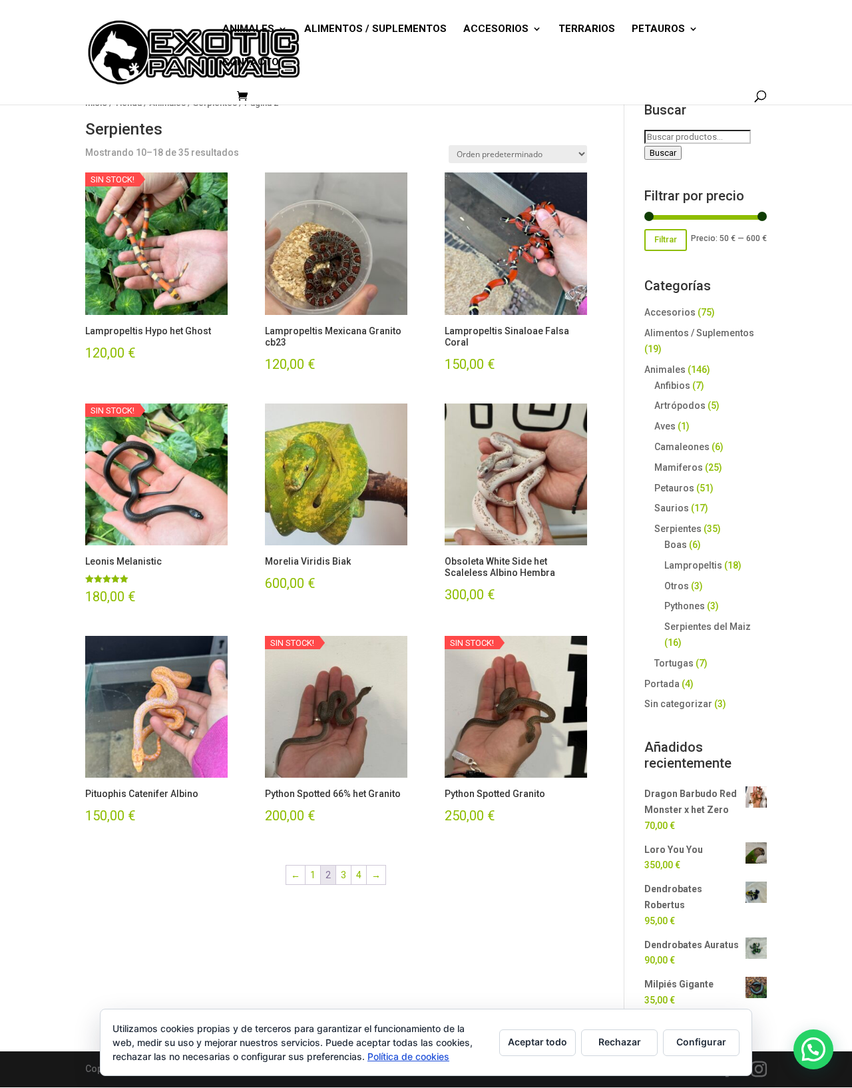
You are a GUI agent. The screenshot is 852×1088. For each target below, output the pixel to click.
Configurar (701, 1041)
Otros (676, 586)
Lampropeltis (693, 565)
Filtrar (665, 239)
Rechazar (619, 1041)
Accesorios (670, 312)
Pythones (684, 606)
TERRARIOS (586, 29)
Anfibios (672, 385)
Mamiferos (678, 467)
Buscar (663, 153)
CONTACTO (250, 62)
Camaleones (682, 446)
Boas (675, 544)
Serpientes (678, 528)
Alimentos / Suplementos (699, 333)
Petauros (674, 488)
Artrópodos (680, 405)
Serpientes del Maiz (707, 626)
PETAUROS (658, 29)
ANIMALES (248, 29)
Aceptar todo (537, 1041)
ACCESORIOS (496, 29)
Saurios (671, 508)
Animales (665, 369)
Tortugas (674, 663)
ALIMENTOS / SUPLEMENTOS (375, 29)
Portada (662, 684)
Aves (665, 426)
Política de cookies (408, 1056)
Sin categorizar (678, 703)
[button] (813, 1049)
